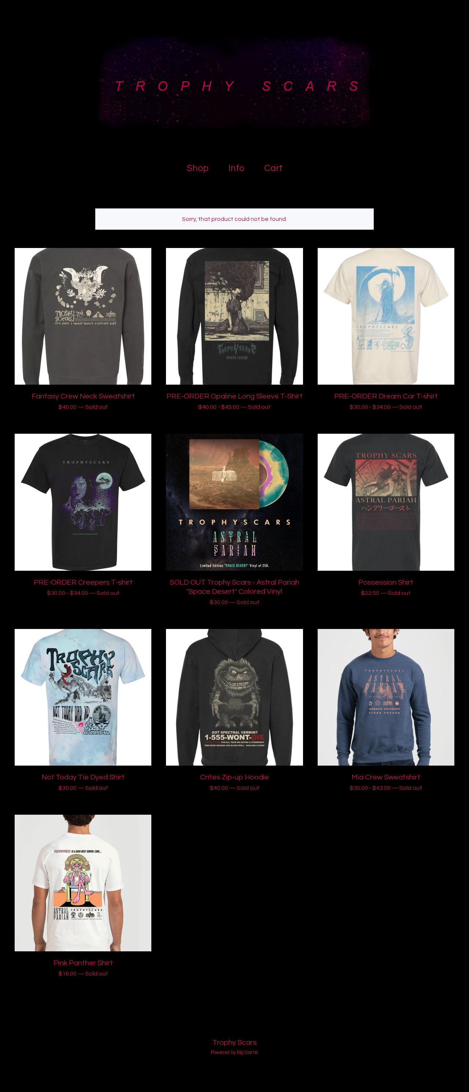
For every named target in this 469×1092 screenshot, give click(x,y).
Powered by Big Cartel (234, 1052)
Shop (197, 168)
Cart (275, 167)
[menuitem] (198, 168)
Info (236, 168)
